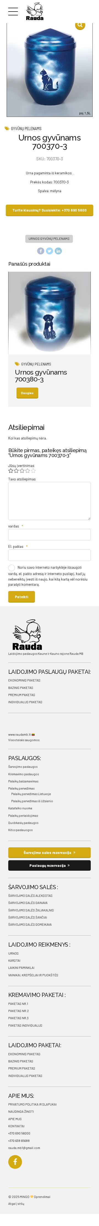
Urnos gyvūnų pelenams (49, 238)
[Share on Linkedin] (58, 251)
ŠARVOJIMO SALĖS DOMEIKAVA (30, 924)
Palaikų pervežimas (21, 788)
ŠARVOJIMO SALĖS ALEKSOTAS (30, 895)
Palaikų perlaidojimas (23, 815)
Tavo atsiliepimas (22, 479)
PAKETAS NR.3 (18, 1018)
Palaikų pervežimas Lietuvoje (31, 794)
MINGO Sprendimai (35, 1196)
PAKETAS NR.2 (18, 1011)
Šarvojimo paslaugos (22, 766)
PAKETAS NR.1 (18, 1003)
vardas (15, 526)
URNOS (13, 953)
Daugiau (27, 393)
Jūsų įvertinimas (21, 465)
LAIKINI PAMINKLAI (21, 967)
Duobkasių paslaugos (23, 822)
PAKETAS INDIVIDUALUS (25, 1025)
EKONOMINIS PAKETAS (24, 680)
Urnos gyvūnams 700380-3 (41, 375)
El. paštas (18, 546)
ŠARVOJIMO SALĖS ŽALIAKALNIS (31, 910)
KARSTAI (14, 960)
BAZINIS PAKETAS (20, 687)
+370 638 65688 (19, 1140)
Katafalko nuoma (20, 808)
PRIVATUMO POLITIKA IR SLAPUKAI (32, 1104)
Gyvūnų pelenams (26, 128)
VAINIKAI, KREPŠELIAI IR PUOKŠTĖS (33, 975)
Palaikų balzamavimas (23, 781)
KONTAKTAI (16, 1126)
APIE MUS (15, 1119)
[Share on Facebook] (40, 251)
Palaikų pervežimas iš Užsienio (32, 801)
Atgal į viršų (16, 1203)
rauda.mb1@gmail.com (24, 1148)
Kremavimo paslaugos (23, 774)
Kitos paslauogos (20, 830)
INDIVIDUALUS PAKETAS (25, 702)
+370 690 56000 (19, 1133)
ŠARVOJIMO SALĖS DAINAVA (28, 903)
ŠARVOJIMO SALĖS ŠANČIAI (27, 917)
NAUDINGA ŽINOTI (21, 1111)
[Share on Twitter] (49, 251)
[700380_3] (49, 313)
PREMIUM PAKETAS (21, 695)
